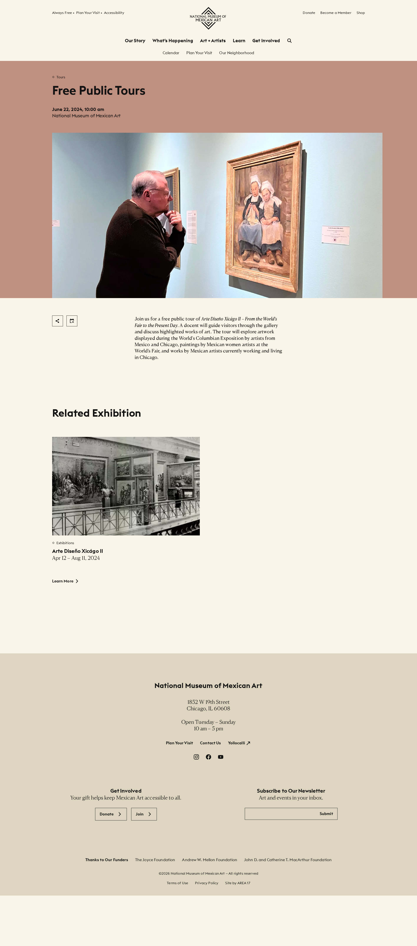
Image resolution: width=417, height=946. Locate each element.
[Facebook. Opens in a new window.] (208, 757)
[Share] (57, 320)
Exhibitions (65, 543)
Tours (60, 77)
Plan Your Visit (179, 742)
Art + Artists (213, 41)
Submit (326, 813)
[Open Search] (289, 40)
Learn (239, 41)
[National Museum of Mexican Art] (208, 18)
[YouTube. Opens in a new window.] (220, 757)
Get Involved (266, 41)
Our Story (135, 41)
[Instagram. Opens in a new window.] (196, 757)
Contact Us (210, 742)
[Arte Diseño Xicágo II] (126, 486)
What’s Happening (172, 41)
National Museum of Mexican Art (208, 685)
